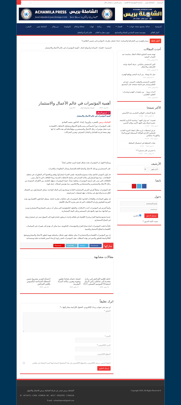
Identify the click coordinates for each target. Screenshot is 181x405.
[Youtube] (36, 2)
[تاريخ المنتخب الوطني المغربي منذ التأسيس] (158, 113)
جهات (92, 26)
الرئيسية (160, 3)
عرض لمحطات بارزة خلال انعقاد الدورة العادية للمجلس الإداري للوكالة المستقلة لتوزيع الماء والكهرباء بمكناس (140, 133)
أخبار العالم (155, 32)
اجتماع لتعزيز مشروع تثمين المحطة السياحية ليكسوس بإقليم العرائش (38, 281)
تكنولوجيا (67, 26)
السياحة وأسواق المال (88, 48)
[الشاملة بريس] (142, 13)
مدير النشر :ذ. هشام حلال (113, 3)
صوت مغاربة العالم (102, 32)
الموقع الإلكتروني (104, 354)
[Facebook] (41, 2)
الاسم (108, 336)
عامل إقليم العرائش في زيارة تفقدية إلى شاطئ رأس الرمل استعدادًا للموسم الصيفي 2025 (97, 281)
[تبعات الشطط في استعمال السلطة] (158, 143)
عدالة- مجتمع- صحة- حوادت (139, 26)
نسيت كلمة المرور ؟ (150, 221)
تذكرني (136, 216)
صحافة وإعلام (79, 26)
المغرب (28, 26)
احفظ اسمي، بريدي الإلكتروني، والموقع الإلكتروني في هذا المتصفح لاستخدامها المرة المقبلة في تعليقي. (71, 363)
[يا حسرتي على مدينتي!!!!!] (158, 150)
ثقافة (109, 26)
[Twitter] (38, 2)
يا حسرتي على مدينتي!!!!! (145, 150)
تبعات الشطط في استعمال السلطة (142, 143)
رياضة (99, 26)
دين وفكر (55, 26)
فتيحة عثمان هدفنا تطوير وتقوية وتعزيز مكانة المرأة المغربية (69, 281)
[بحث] (19, 2)
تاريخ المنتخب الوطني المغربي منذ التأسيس (138, 113)
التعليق (107, 311)
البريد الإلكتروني (104, 345)
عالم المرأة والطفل (84, 32)
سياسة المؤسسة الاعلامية (133, 3)
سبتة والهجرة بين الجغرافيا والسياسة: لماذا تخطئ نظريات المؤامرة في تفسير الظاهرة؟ (115, 41)
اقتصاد (119, 26)
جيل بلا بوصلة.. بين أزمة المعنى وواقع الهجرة (138, 74)
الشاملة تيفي (149, 3)
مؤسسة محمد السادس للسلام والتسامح (130, 32)
